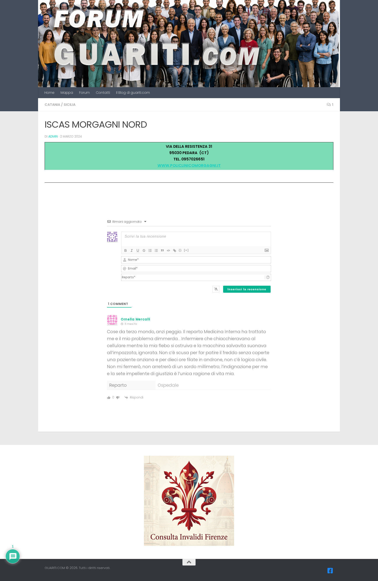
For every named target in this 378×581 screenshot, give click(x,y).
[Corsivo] (132, 250)
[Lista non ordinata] (156, 250)
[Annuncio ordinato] (150, 250)
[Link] (175, 250)
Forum (84, 92)
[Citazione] (162, 250)
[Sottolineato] (138, 250)
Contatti (103, 92)
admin (53, 136)
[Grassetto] (125, 250)
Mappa (67, 92)
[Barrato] (144, 250)
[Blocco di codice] (168, 250)
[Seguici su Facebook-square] (330, 571)
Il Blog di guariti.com (133, 92)
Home (49, 92)
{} (180, 250)
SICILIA (69, 104)
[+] (186, 250)
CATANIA (52, 104)
